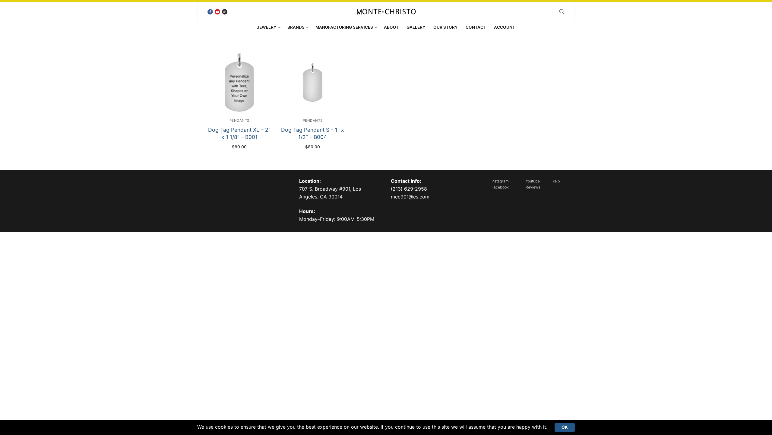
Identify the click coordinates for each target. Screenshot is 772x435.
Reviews (533, 187)
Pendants (239, 120)
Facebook (500, 187)
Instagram (500, 181)
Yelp (556, 181)
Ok (565, 427)
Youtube (533, 181)
